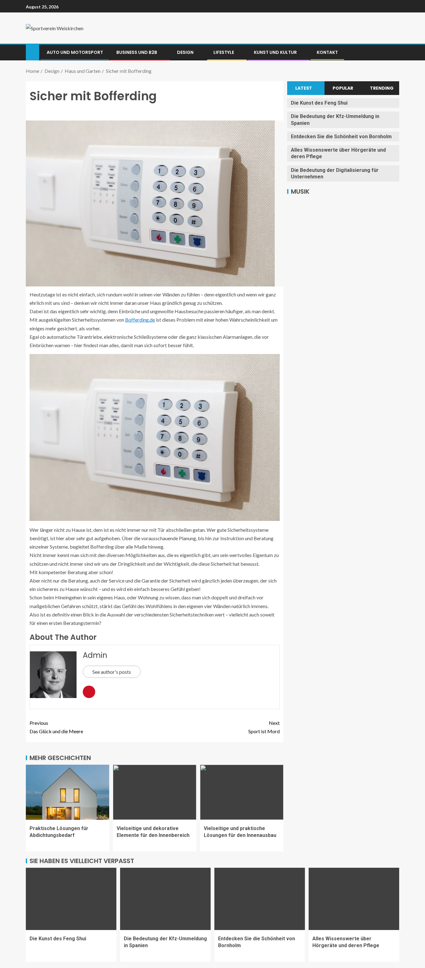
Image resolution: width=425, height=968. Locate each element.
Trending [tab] (382, 88)
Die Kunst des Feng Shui (319, 103)
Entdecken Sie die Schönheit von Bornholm (341, 136)
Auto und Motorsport (75, 52)
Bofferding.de (140, 320)
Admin (95, 655)
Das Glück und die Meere (56, 727)
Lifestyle (223, 52)
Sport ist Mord (264, 727)
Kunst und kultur (275, 52)
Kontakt (327, 52)
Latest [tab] (303, 88)
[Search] (394, 52)
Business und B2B (136, 52)
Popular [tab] (343, 88)
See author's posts (111, 672)
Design (185, 52)
